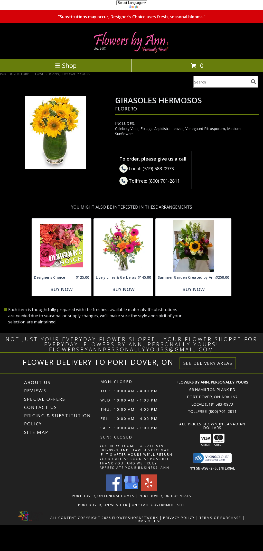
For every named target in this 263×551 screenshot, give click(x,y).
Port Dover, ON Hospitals (165, 495)
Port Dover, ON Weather (103, 504)
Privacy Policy (179, 517)
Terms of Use (147, 521)
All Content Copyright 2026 (80, 517)
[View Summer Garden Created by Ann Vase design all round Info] (193, 246)
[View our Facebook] (114, 489)
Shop (69, 65)
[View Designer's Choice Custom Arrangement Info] (61, 246)
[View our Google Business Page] (131, 489)
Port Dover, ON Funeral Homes (103, 495)
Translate (147, 7)
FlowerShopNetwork (135, 517)
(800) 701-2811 (223, 411)
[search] (253, 82)
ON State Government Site (158, 504)
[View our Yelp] (149, 489)
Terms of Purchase (220, 517)
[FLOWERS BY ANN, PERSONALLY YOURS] (131, 51)
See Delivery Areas (207, 363)
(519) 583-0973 (219, 404)
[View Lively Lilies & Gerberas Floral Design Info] (123, 246)
